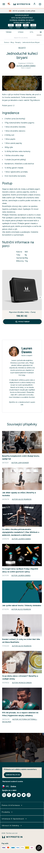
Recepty (18, 42)
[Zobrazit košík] (40, 4)
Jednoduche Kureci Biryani (31, 42)
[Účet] (35, 4)
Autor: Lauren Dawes (26, 66)
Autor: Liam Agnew (20, 463)
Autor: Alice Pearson (21, 499)
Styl (31, 32)
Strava (20, 32)
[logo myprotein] (22, 4)
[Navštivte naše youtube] (19, 795)
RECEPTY (22, 48)
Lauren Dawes (26, 350)
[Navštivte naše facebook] (9, 795)
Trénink (8, 32)
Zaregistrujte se (13, 775)
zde (22, 404)
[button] (39, 848)
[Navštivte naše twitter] (24, 795)
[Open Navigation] (3, 4)
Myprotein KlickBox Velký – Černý (22, 312)
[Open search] (9, 4)
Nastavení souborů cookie (12, 781)
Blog (12, 42)
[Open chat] (29, 795)
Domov (6, 42)
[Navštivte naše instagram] (4, 795)
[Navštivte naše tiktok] (14, 795)
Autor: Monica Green (22, 683)
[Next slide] (40, 297)
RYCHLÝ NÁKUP (24, 321)
